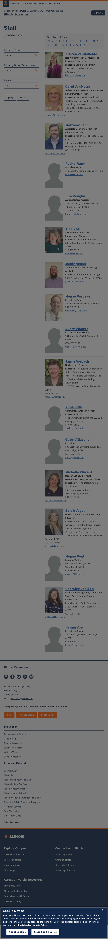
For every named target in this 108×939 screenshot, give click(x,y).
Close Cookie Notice (45, 932)
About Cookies (17, 932)
